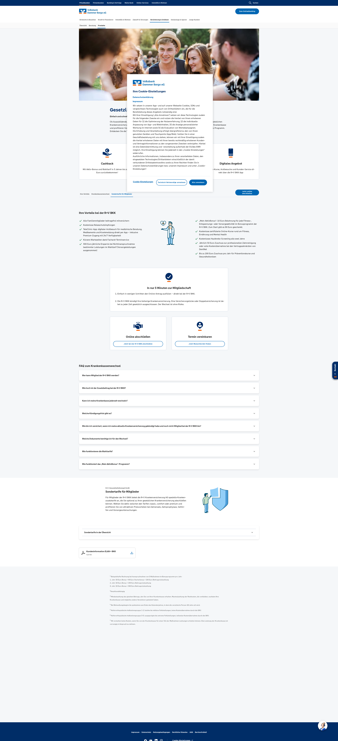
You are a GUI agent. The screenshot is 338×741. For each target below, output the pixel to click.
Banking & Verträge (114, 3)
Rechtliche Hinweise (179, 732)
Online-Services (143, 3)
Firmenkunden (98, 3)
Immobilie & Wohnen (159, 3)
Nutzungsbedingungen (161, 732)
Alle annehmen (198, 182)
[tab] (87, 19)
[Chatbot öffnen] (322, 725)
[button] (169, 375)
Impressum (135, 732)
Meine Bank (129, 3)
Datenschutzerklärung (143, 97)
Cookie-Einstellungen (143, 181)
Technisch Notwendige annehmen (172, 182)
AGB (191, 732)
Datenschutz (146, 732)
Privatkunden (84, 3)
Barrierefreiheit (201, 732)
